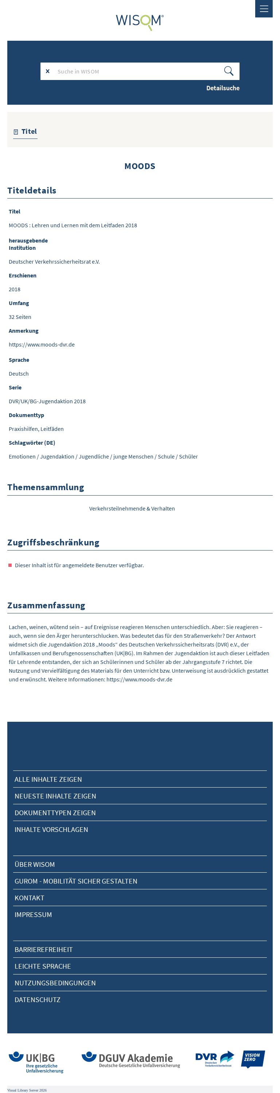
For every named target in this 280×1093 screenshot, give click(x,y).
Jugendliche (94, 456)
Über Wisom (35, 864)
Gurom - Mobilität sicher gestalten (76, 880)
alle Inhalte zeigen (48, 779)
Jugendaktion (57, 456)
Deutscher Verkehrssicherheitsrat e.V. (54, 261)
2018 (14, 289)
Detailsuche (223, 88)
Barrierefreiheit (44, 949)
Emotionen (22, 456)
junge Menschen (133, 456)
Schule (166, 456)
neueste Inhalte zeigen (55, 795)
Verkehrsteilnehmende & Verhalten (132, 508)
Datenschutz (38, 999)
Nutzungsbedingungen (55, 982)
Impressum (33, 914)
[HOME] (140, 23)
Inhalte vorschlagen (51, 829)
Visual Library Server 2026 (27, 1090)
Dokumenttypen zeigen (55, 812)
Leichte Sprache (43, 965)
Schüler (188, 456)
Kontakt (29, 897)
